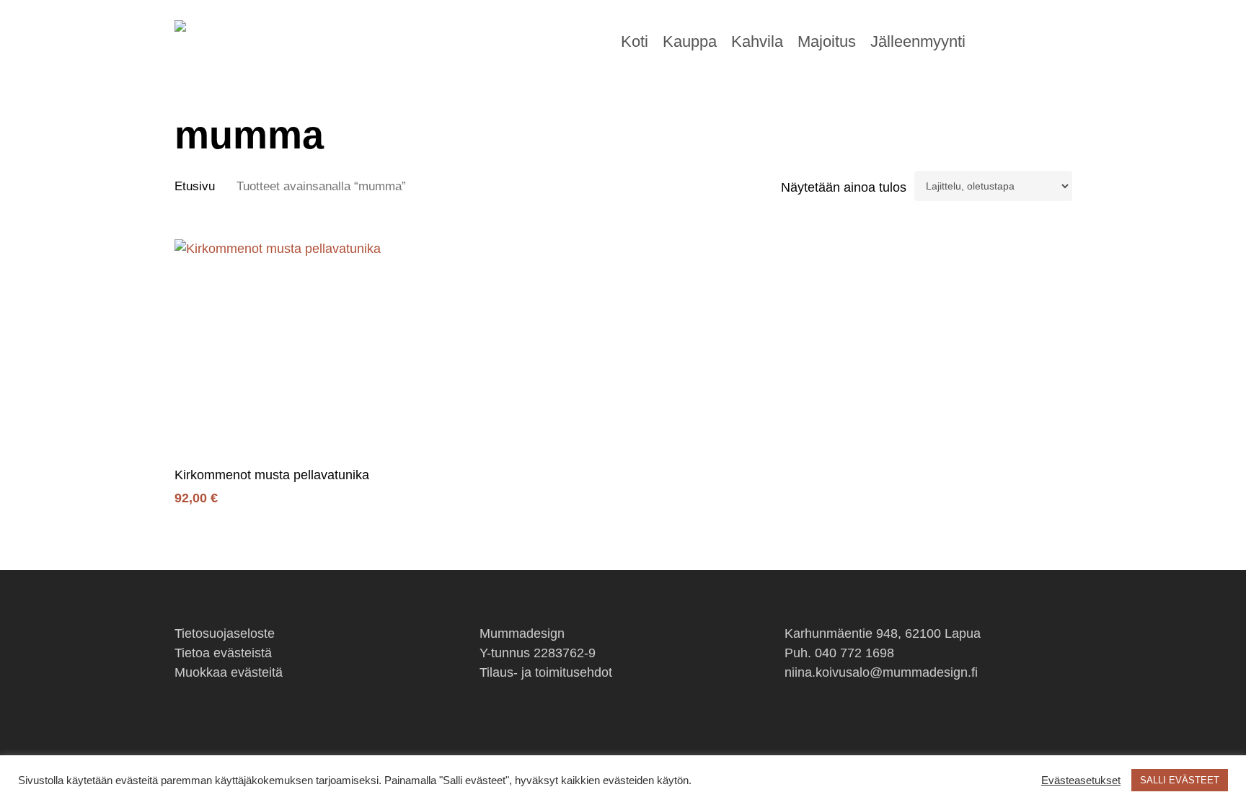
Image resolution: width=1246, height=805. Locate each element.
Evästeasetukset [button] (1081, 780)
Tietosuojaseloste (224, 633)
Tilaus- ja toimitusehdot (546, 672)
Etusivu (194, 186)
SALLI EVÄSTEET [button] (1179, 780)
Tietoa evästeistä (223, 653)
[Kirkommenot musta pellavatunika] (281, 346)
